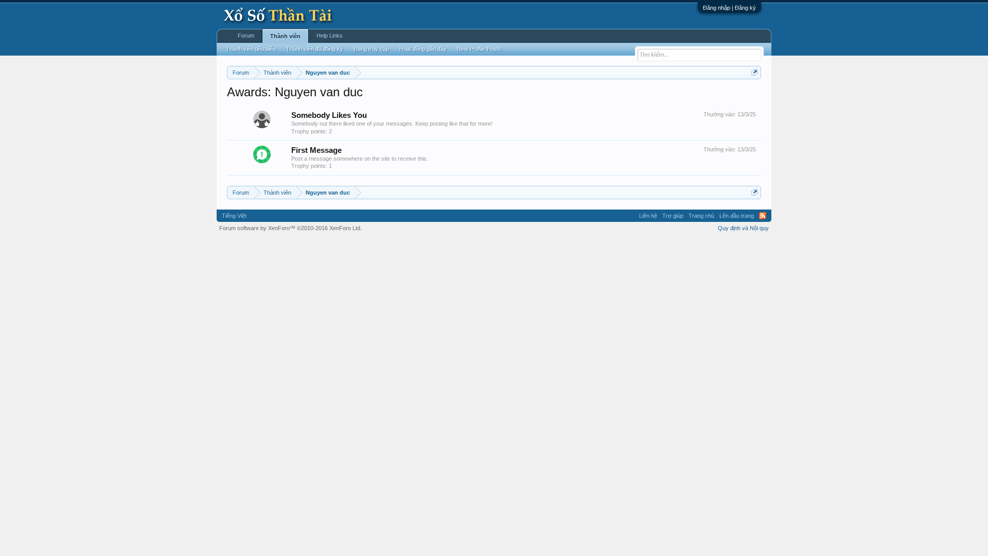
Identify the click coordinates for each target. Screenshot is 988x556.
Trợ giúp (672, 216)
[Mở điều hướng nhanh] (754, 72)
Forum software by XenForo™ (290, 228)
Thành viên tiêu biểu (251, 49)
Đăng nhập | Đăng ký (729, 8)
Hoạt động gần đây (423, 49)
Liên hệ (648, 216)
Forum (246, 35)
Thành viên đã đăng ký (314, 49)
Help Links (329, 35)
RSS (762, 215)
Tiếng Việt (234, 216)
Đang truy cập (371, 49)
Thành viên (285, 36)
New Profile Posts (479, 49)
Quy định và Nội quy (743, 228)
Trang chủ (701, 216)
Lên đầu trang (736, 216)
